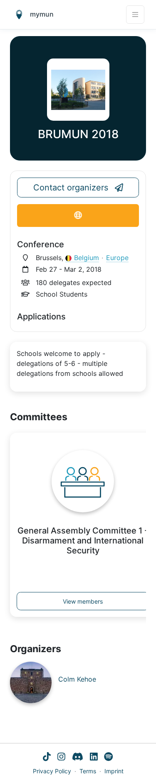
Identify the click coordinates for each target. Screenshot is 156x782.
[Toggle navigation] (135, 14)
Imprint (114, 771)
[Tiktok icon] (47, 757)
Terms (87, 771)
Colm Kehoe (77, 679)
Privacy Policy (52, 771)
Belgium (86, 257)
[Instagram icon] (61, 757)
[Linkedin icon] (94, 757)
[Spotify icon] (108, 757)
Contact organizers (70, 187)
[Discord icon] (77, 757)
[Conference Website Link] (78, 215)
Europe (117, 257)
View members (83, 601)
